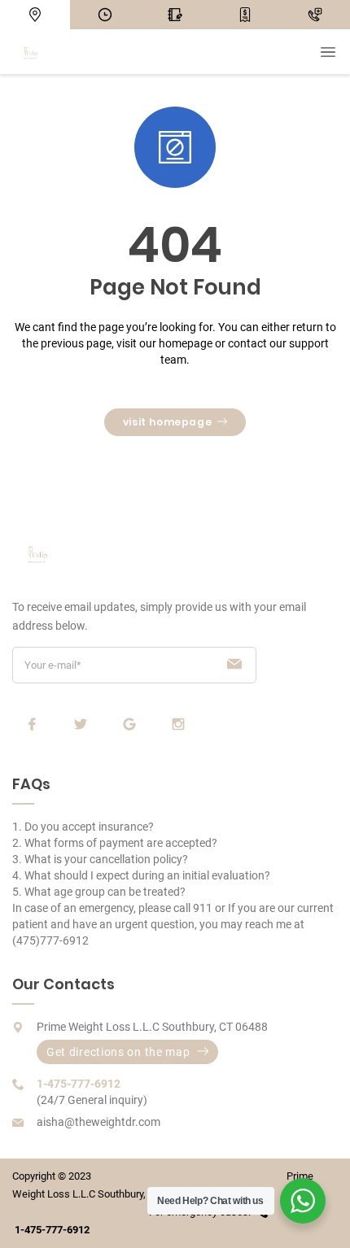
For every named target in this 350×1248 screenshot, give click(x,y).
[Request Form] (175, 14)
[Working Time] (105, 14)
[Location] (35, 14)
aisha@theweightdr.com (98, 1121)
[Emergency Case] (315, 14)
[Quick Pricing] (245, 14)
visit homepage (167, 422)
